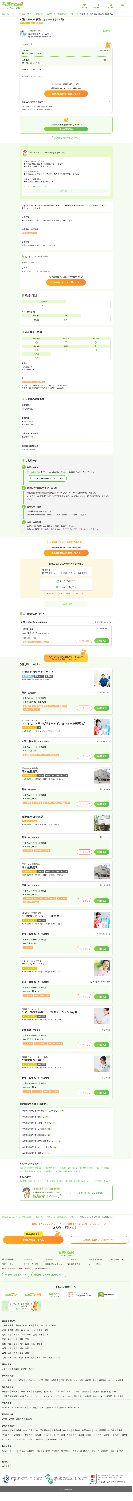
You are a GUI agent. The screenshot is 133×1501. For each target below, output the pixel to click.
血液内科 (67, 1430)
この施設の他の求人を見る (66, 138)
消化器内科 (45, 1430)
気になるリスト (117, 1259)
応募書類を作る (95, 1259)
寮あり (40, 1181)
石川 (29, 1330)
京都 (15, 1344)
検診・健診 (78, 1380)
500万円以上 (34, 1407)
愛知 (10, 1339)
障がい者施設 (85, 1396)
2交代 (4, 1419)
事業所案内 (6, 1466)
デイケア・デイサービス (44, 1396)
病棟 (4, 1380)
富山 (23, 1330)
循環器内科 (56, 1430)
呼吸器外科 (104, 1430)
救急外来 (32, 1380)
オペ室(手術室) (20, 1380)
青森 (25, 1325)
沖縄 (58, 1357)
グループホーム (63, 1396)
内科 (25, 1430)
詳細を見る (102, 640)
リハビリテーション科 (22, 1439)
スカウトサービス (31, 1264)
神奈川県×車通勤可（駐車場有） (31, 1168)
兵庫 (21, 1344)
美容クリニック (73, 1391)
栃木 (40, 1334)
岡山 (15, 1348)
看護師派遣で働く (74, 1264)
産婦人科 (55, 1435)
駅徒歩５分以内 (43, 1451)
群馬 (46, 1334)
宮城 (36, 1325)
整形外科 (28, 1435)
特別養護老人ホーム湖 (65, 14)
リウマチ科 (6, 1439)
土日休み (31, 1451)
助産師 (31, 1369)
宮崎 (44, 1357)
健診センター (98, 1396)
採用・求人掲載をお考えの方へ (50, 1275)
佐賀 (21, 1357)
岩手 (31, 1325)
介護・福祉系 (50, 1181)
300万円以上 (7, 1407)
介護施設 (95, 1391)
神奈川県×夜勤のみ (71, 1171)
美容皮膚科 (16, 1430)
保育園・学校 (90, 1380)
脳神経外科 (18, 1435)
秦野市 (49, 14)
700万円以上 (60, 1407)
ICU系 (40, 1380)
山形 (48, 1325)
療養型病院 (37, 1391)
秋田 (42, 1325)
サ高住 (75, 1396)
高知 (27, 1353)
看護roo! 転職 (26, 14)
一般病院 (6, 1391)
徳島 (10, 1353)
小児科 (47, 1435)
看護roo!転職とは (9, 1259)
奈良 (33, 1344)
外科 (95, 1430)
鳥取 (21, 1348)
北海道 (18, 1325)
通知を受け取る (66, 129)
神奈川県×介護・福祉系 (68, 1168)
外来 (10, 1380)
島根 (27, 1348)
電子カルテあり (117, 1451)
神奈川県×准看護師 (103, 1168)
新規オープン (7, 1451)
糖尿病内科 (86, 1430)
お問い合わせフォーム (17, 1275)
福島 (54, 1325)
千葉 (29, 1334)
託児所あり (85, 1451)
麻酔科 (125, 1435)
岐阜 (15, 1339)
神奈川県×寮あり (51, 1168)
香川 (15, 1353)
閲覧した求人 (7, 1264)
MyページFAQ (95, 1264)
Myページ (28, 1259)
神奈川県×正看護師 (86, 1168)
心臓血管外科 (116, 1430)
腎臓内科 (76, 1430)
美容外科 (6, 1430)
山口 (33, 1348)
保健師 (24, 1369)
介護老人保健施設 (9, 1396)
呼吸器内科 (33, 1430)
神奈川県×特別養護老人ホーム (31, 1171)
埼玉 (23, 1334)
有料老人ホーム (25, 1396)
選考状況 (49, 1259)
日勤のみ (20, 1419)
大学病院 (15, 1391)
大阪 (10, 1344)
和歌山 (39, 1344)
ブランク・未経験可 (100, 1451)
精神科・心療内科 (103, 1435)
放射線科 (116, 1435)
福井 (35, 1330)
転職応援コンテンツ (53, 1264)
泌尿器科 (90, 1435)
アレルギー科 (39, 1439)
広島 (10, 1348)
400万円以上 (20, 1407)
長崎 (27, 1357)
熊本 (33, 1357)
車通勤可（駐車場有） (28, 1181)
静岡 (21, 1339)
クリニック (60, 1391)
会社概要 (6, 1462)
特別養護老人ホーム (81, 1181)
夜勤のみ (107, 1181)
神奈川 (16, 1334)
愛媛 (21, 1353)
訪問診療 (102, 1380)
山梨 (40, 1330)
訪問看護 (54, 1380)
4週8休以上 (20, 1451)
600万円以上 (47, 1407)
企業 (121, 1396)
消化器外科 (6, 1435)
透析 (47, 1380)
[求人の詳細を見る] (66, 691)
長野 (46, 1330)
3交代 (11, 1419)
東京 (10, 1334)
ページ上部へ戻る (65, 604)
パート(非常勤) (96, 1181)
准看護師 (68, 1181)
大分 (38, 1357)
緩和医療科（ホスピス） (58, 1439)
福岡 (15, 1357)
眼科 (63, 1435)
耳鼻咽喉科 (71, 1435)
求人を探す (71, 1259)
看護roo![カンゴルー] (9, 14)
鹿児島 (51, 1357)
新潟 (17, 1330)
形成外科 (38, 1435)
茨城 (35, 1334)
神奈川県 (39, 14)
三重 (27, 1339)
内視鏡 (111, 1380)
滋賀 (27, 1344)
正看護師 (60, 1181)
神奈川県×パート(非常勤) (53, 1171)
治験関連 (119, 1380)
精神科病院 (48, 1391)
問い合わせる (33, 472)
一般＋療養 (25, 1391)
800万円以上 (73, 1407)
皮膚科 (81, 1435)
